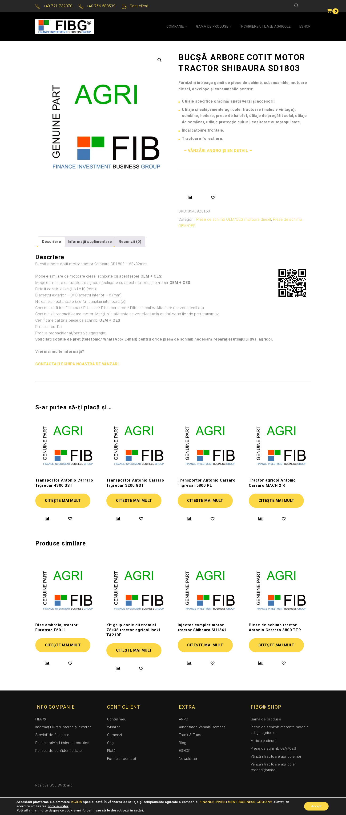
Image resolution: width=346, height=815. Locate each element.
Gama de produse (212, 26)
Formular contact (121, 759)
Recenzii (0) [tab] (130, 241)
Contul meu (116, 719)
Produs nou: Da (48, 326)
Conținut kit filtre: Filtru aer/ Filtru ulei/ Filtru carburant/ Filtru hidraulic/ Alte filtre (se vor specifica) (119, 308)
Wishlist (113, 727)
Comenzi (114, 735)
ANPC (183, 719)
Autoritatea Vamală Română (202, 727)
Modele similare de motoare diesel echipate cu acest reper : (98, 276)
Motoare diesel (263, 741)
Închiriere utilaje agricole (266, 26)
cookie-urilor (58, 806)
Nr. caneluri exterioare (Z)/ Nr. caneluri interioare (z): (80, 301)
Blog (182, 743)
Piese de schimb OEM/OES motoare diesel (233, 219)
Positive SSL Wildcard (53, 785)
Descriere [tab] (51, 241)
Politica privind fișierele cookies (62, 743)
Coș (110, 743)
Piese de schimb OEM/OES (273, 748)
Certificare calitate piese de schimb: (77, 320)
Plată (111, 750)
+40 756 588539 (101, 6)
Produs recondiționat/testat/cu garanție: (70, 333)
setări (138, 810)
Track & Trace (190, 735)
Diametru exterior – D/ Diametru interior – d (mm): (78, 295)
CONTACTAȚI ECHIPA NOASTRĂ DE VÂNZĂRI (76, 364)
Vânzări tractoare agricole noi (276, 756)
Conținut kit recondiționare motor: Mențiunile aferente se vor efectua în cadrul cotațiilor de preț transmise (127, 314)
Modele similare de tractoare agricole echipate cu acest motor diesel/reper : (113, 282)
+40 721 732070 (57, 6)
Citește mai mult (63, 500)
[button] (159, 60)
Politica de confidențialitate (58, 750)
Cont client (139, 6)
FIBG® (40, 719)
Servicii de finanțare (52, 735)
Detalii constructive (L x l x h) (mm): (66, 289)
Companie (175, 26)
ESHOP (305, 26)
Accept (316, 806)
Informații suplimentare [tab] (90, 241)
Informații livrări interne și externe (63, 727)
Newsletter (188, 759)
